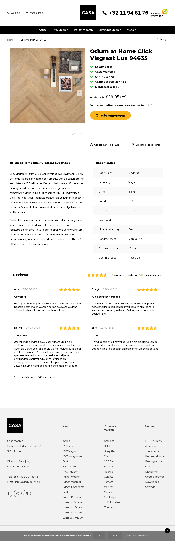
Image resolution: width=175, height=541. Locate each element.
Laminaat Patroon (73, 517)
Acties (43, 30)
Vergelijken (36, 12)
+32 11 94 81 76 (128, 13)
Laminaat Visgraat (73, 512)
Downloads (152, 481)
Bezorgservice (153, 461)
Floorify (108, 466)
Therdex (109, 507)
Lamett (108, 481)
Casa (107, 456)
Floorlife (108, 471)
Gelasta (108, 476)
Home (10, 39)
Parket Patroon (71, 497)
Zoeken (15, 12)
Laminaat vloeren (110, 30)
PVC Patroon (70, 471)
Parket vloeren (83, 30)
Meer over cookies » (137, 536)
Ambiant (109, 441)
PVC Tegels (69, 466)
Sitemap (150, 487)
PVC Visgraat (70, 451)
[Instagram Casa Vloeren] (18, 493)
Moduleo (109, 492)
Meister (108, 487)
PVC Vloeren (60, 30)
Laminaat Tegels (72, 507)
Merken (131, 30)
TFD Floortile (112, 502)
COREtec (109, 461)
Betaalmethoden (155, 456)
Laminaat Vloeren (72, 502)
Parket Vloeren (71, 476)
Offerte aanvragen (110, 115)
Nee (115, 536)
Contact (150, 466)
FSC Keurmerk (153, 441)
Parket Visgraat (71, 481)
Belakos (108, 446)
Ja (99, 536)
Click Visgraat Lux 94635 (33, 39)
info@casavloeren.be (27, 481)
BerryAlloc (110, 451)
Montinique (110, 497)
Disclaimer (151, 471)
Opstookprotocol (155, 476)
